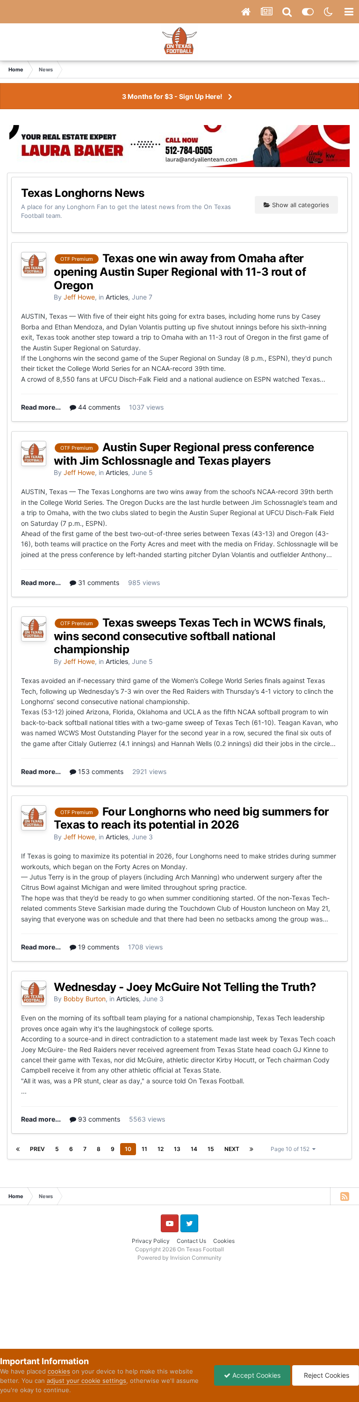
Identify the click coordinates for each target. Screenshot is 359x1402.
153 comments (99, 771)
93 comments (98, 1119)
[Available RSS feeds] (344, 1196)
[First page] (17, 1149)
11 (144, 1148)
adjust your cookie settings (86, 1380)
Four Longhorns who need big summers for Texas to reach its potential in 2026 (191, 818)
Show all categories (299, 205)
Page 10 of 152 (291, 1148)
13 (177, 1148)
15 (211, 1148)
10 (128, 1148)
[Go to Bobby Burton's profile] (33, 993)
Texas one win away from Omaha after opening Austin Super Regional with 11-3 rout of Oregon (180, 271)
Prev (37, 1148)
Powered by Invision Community (179, 1257)
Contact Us (191, 1240)
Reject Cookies (325, 1375)
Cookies (224, 1240)
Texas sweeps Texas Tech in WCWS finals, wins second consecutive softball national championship (189, 636)
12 (161, 1148)
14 (194, 1148)
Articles (117, 297)
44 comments (98, 407)
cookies (59, 1371)
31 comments (97, 582)
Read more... (41, 407)
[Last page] (251, 1149)
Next (231, 1148)
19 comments (97, 947)
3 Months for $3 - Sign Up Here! (172, 96)
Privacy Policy (151, 1240)
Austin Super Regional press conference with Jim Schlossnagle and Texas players (184, 453)
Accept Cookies (255, 1375)
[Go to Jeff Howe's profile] (33, 264)
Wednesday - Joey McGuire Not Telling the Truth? (185, 987)
